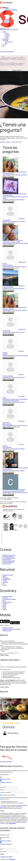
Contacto (5, 603)
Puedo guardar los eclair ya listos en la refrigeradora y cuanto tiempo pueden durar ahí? (15, 399)
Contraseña (3, 851)
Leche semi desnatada (8, 287)
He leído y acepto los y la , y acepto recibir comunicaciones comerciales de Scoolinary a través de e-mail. (13, 807)
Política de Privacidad (21, 822)
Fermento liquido (6, 330)
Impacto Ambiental (7, 602)
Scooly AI (5, 580)
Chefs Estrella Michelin (8, 562)
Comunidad (5, 40)
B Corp (4, 608)
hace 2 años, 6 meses (21, 310)
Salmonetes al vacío (7, 424)
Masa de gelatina (7, 220)
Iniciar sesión (3, 51)
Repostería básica (7, 559)
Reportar (6, 655)
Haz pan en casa (6, 563)
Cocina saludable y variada (9, 558)
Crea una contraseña (5, 792)
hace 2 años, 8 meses (21, 175)
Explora (4, 32)
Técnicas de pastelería (8, 556)
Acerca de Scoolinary (8, 596)
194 (10, 499)
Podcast (5, 585)
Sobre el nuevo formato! (8, 173)
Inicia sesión (12, 823)
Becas (4, 600)
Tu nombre (3, 787)
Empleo (4, 606)
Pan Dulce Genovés (7, 469)
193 (8, 499)
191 (5, 499)
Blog (4, 583)
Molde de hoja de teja (8, 265)
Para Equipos (6, 39)
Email (1, 849)
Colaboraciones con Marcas (9, 599)
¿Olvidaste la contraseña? (6, 856)
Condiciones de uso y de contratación (12, 629)
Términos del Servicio (17, 805)
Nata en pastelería (7, 447)
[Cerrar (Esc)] (0, 696)
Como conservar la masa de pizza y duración (13, 491)
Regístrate (12, 859)
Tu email (2, 790)
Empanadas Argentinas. (8, 309)
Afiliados (5, 609)
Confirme (6, 687)
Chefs (4, 45)
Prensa (4, 605)
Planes (4, 576)
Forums (8, 142)
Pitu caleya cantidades (8, 376)
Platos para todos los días (9, 561)
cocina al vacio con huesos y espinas (11, 242)
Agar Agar (5, 354)
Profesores (5, 597)
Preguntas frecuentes (8, 575)
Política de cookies (7, 630)
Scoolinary (2, 142)
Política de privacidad (8, 627)
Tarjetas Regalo (6, 579)
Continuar (2, 810)
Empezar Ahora (13, 10)
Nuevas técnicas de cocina (9, 555)
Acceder (2, 854)
